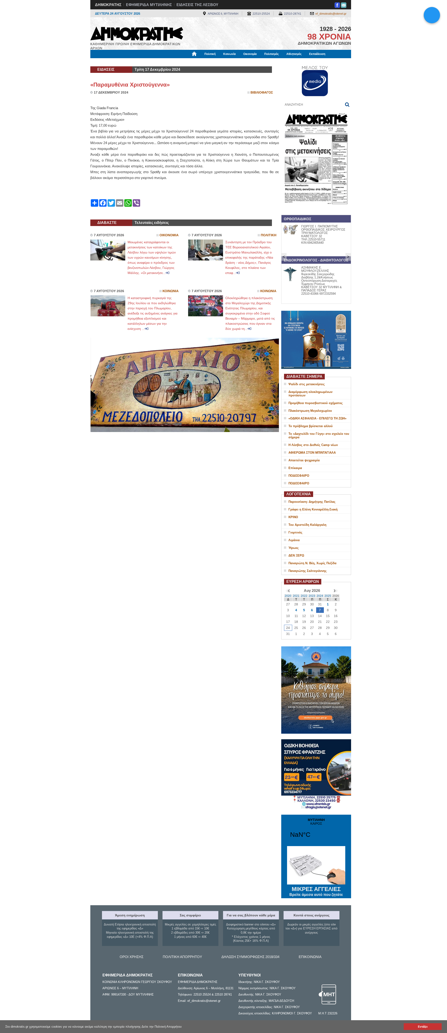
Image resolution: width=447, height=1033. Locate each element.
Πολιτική (210, 54)
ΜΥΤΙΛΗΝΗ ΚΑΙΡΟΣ (316, 831)
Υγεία (168, 62)
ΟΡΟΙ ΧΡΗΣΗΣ (131, 957)
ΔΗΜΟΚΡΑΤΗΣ (108, 5)
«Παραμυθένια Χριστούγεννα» (130, 84)
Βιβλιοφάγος (148, 62)
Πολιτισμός (271, 54)
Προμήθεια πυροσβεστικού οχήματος (315, 403)
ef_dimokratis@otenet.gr (330, 13)
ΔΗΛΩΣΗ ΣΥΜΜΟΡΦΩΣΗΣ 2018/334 (250, 957)
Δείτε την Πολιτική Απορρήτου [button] (162, 1026)
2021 (296, 596)
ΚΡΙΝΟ (293, 517)
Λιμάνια (294, 540)
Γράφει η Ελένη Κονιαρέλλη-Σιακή (313, 509)
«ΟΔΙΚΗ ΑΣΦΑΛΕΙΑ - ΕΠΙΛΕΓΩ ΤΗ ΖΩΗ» (317, 418)
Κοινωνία (229, 54)
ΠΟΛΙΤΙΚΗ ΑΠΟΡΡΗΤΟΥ (182, 957)
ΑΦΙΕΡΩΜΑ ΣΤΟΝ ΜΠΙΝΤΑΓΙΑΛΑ (312, 452)
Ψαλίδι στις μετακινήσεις (306, 384)
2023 (312, 596)
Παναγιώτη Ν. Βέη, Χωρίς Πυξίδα (312, 563)
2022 (304, 596)
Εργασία (127, 62)
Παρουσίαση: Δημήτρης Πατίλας (311, 501)
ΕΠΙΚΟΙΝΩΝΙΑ (310, 957)
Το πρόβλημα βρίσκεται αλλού (310, 426)
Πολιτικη (268, 235)
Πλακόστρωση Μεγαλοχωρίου (310, 410)
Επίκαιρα (295, 468)
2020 (288, 596)
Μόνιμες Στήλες (104, 62)
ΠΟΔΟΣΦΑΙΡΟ (298, 475)
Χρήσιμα (185, 62)
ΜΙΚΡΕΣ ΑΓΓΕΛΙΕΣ (316, 891)
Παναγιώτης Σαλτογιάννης (307, 571)
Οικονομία (250, 54)
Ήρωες (293, 548)
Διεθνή (202, 62)
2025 (328, 596)
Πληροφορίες (223, 62)
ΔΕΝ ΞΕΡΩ (296, 555)
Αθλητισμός (293, 54)
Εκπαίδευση (317, 54)
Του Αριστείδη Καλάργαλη (307, 525)
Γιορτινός (295, 532)
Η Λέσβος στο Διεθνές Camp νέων (313, 445)
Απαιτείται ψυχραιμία (304, 460)
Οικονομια (169, 235)
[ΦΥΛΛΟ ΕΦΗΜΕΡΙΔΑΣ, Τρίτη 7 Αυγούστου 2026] (316, 210)
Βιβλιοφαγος (262, 92)
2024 (320, 596)
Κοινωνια (171, 291)
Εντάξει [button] (422, 1026)
